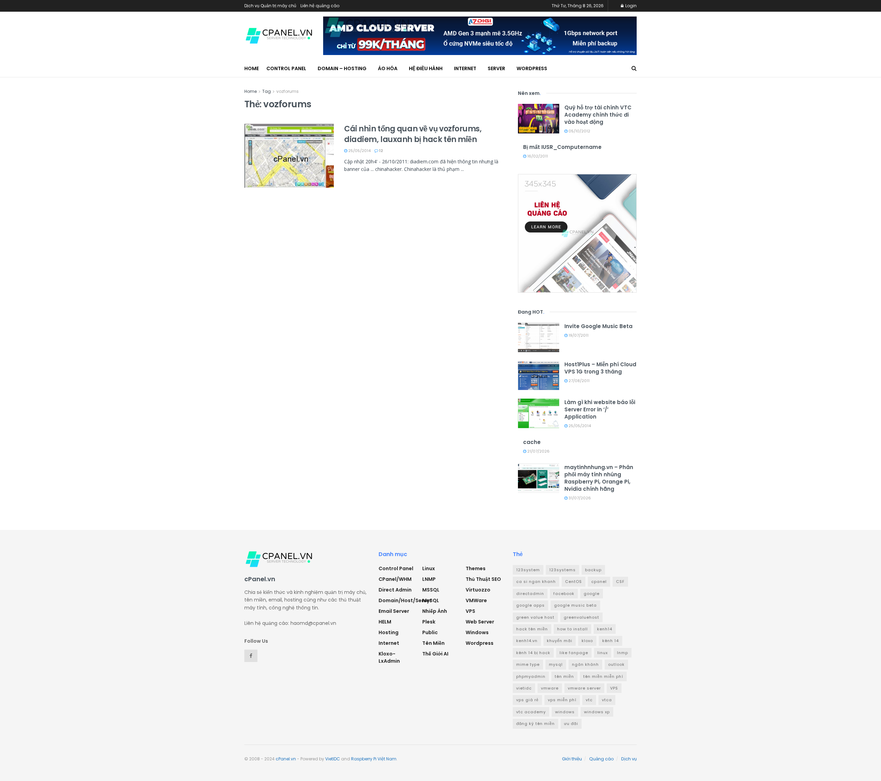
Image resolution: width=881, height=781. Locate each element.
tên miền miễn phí (603, 676)
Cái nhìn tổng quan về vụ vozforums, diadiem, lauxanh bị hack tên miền (413, 134)
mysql (556, 664)
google (591, 593)
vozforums (287, 91)
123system (528, 570)
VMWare (476, 600)
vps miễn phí (562, 700)
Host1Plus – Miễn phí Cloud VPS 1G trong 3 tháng (600, 368)
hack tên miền (532, 629)
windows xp (597, 712)
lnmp (622, 652)
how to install (572, 629)
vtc (589, 700)
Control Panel (286, 68)
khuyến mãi (559, 640)
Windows (477, 632)
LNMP (429, 579)
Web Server (480, 621)
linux (602, 652)
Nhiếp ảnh (434, 611)
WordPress (532, 68)
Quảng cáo (601, 759)
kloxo (587, 640)
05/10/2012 (578, 131)
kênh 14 (610, 640)
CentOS (573, 581)
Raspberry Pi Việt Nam (373, 759)
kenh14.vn (527, 640)
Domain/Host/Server (405, 600)
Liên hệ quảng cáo (319, 6)
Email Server (394, 611)
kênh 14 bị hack (533, 652)
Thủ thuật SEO (483, 579)
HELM (385, 621)
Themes (476, 568)
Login (630, 6)
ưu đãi (571, 723)
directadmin (530, 593)
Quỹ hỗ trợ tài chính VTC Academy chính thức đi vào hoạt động (597, 115)
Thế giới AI (435, 653)
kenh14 (604, 629)
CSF (620, 581)
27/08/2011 (578, 380)
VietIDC (332, 759)
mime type (528, 664)
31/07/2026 (579, 498)
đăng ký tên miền (535, 723)
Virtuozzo (478, 589)
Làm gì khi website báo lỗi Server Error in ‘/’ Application (599, 409)
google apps (530, 605)
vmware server (584, 688)
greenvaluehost (581, 617)
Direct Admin (395, 589)
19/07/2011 (577, 335)
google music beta (575, 605)
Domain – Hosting (342, 68)
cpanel (599, 581)
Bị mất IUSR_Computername (562, 147)
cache (532, 442)
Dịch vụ (629, 759)
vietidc (524, 688)
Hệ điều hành (426, 68)
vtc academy (531, 712)
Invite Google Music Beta (598, 326)
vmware (550, 688)
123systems (562, 570)
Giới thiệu (572, 759)
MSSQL (430, 589)
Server (496, 68)
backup (593, 570)
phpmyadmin (530, 676)
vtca (607, 700)
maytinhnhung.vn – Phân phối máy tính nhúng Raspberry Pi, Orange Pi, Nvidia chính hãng (598, 478)
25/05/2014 (359, 150)
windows (565, 712)
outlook (616, 664)
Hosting (389, 632)
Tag (266, 91)
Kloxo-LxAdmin (389, 657)
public (430, 632)
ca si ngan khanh (536, 581)
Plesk (428, 621)
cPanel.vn (286, 759)
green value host (535, 617)
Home (251, 68)
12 (380, 150)
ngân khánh (585, 664)
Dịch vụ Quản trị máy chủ (270, 6)
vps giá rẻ (527, 700)
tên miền (564, 676)
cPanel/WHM (395, 579)
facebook (563, 593)
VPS (470, 611)
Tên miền (433, 643)
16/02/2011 (537, 156)
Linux (428, 568)
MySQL (430, 600)
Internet (465, 68)
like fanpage (574, 652)
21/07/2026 (538, 451)
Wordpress (479, 643)
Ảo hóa (387, 68)
